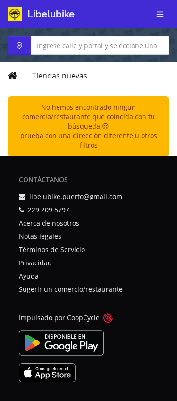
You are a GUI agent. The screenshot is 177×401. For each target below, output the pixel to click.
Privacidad (35, 262)
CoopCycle (83, 317)
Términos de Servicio (52, 249)
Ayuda (29, 275)
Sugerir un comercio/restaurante (71, 289)
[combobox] (88, 45)
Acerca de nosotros (49, 222)
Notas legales (40, 236)
